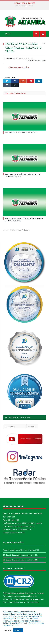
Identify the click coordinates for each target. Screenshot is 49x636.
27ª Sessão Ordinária (23, 6)
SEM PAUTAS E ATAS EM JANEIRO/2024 (21, 132)
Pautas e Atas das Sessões (36, 60)
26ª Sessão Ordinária (11, 560)
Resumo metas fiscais (11, 550)
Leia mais (24, 623)
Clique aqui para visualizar (18, 67)
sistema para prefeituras (34, 593)
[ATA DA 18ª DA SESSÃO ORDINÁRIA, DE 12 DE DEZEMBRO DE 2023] (24, 158)
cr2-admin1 (10, 58)
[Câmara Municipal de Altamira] (24, 21)
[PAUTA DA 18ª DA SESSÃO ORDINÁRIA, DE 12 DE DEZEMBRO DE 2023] (24, 202)
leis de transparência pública (14, 602)
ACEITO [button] (18, 630)
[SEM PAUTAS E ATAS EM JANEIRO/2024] (24, 116)
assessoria (20, 596)
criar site (18, 593)
